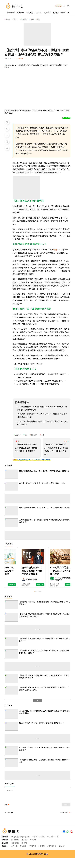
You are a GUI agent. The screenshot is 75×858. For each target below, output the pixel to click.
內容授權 (33, 840)
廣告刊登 (24, 840)
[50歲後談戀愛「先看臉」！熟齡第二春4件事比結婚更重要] (11, 726)
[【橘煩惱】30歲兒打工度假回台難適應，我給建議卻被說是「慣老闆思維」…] (11, 604)
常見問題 (41, 846)
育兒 (26, 435)
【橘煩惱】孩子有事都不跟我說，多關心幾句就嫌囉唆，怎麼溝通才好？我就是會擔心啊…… (44, 615)
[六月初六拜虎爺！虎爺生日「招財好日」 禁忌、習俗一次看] (11, 486)
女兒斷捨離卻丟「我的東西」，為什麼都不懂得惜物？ (37, 384)
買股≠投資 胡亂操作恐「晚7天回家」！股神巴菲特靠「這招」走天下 (44, 472)
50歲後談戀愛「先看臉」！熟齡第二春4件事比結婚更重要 (41, 723)
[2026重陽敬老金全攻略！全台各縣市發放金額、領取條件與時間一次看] (11, 762)
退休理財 (11, 12)
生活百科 (38, 12)
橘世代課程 (15, 843)
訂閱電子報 (32, 846)
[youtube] (71, 832)
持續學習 (20, 12)
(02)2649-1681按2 (38, 836)
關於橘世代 (15, 840)
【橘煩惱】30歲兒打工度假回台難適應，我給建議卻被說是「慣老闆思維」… (44, 602)
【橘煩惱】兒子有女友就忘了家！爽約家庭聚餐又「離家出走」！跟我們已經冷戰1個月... (44, 688)
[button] (68, 6)
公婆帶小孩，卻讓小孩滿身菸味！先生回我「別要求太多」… (41, 380)
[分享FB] (7, 122)
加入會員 (14, 846)
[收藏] (7, 141)
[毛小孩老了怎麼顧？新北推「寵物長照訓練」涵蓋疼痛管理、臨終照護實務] (11, 750)
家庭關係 (18, 435)
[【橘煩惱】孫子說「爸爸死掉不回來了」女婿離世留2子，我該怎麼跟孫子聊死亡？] (11, 678)
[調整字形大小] (7, 148)
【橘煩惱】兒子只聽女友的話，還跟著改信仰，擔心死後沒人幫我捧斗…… (44, 639)
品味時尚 (47, 12)
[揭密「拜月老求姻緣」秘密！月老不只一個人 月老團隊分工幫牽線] (11, 510)
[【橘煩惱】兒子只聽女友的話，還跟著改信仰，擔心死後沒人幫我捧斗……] (11, 641)
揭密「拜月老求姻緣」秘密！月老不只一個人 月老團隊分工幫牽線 (44, 507)
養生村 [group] (8, 19)
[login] (64, 6)
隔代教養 (34, 435)
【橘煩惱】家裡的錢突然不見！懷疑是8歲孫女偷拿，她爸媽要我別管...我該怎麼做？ (44, 651)
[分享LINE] (7, 129)
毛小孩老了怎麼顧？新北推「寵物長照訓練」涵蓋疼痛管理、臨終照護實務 (44, 748)
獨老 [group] (38, 19)
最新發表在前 (64, 812)
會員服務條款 (51, 846)
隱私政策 (62, 846)
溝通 (42, 435)
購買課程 (58, 6)
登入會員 (23, 846)
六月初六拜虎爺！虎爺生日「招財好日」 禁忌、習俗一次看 (42, 483)
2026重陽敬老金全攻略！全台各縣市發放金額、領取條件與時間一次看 (44, 760)
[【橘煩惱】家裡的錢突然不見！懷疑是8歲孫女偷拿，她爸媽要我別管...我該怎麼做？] (11, 653)
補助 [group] (32, 19)
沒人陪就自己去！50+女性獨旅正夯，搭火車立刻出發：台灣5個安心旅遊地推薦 (44, 712)
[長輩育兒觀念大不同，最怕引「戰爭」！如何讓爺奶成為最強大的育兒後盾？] (11, 522)
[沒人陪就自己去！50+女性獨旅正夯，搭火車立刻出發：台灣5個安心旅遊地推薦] (11, 714)
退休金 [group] (16, 19)
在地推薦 (29, 12)
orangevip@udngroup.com (20, 836)
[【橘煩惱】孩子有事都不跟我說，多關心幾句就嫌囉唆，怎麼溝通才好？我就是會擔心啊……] (11, 617)
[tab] (34, 591)
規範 (6, 804)
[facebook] (64, 832)
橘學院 (63, 12)
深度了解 (16, 584)
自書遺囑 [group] (24, 19)
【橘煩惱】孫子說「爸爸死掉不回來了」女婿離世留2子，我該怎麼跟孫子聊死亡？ (44, 676)
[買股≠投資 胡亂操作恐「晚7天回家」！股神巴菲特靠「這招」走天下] (11, 474)
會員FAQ (24, 843)
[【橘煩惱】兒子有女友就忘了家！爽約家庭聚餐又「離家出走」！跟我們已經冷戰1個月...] (11, 690)
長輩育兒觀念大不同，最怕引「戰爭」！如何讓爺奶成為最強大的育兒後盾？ (44, 520)
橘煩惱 (56, 12)
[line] (68, 832)
